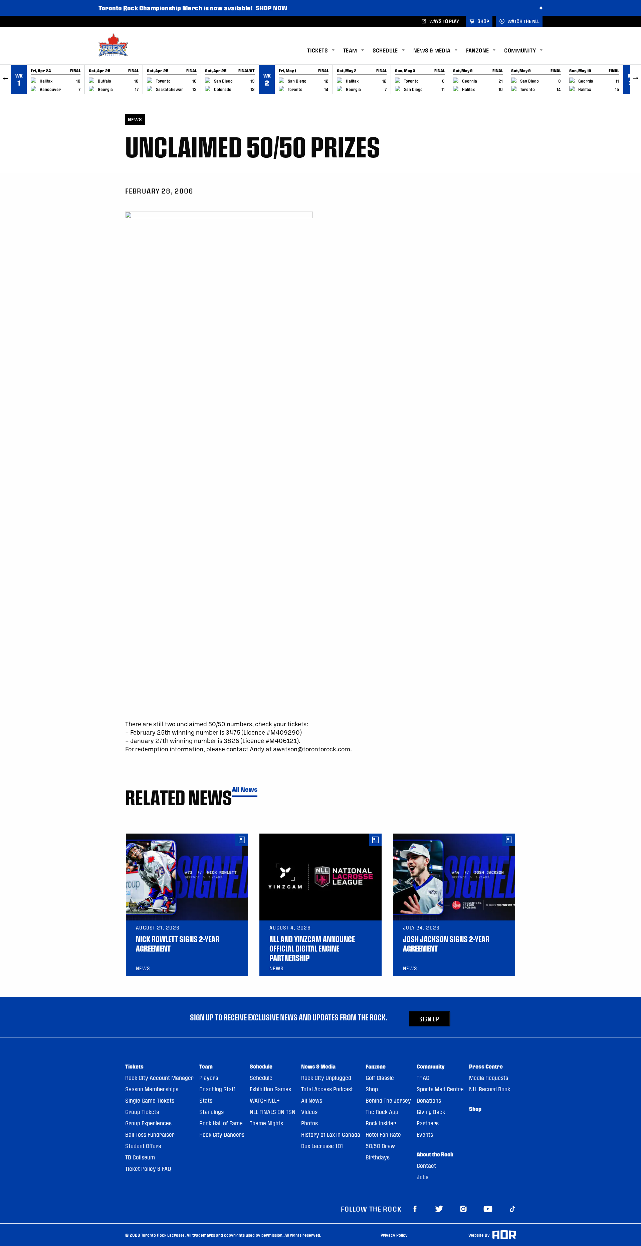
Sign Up (429, 1018)
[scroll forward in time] (635, 79)
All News (244, 789)
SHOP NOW (271, 7)
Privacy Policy (394, 1235)
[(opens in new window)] (415, 1208)
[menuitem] (325, 50)
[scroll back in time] (5, 79)
